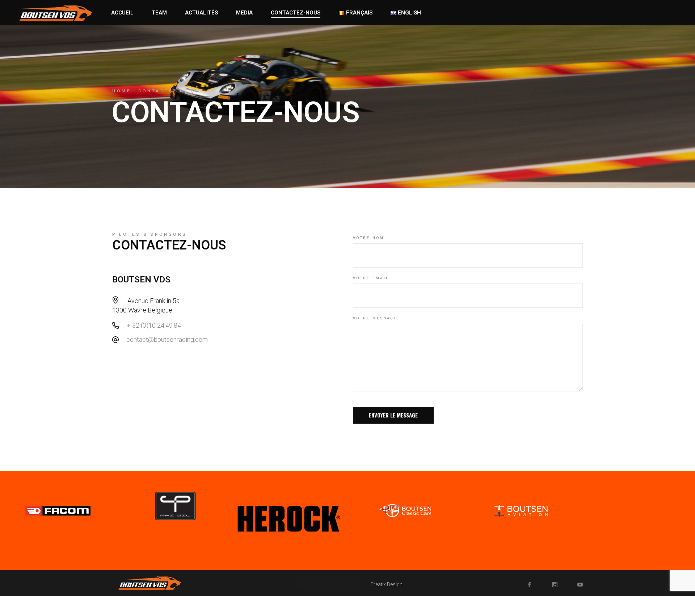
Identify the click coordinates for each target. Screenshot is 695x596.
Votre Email (371, 278)
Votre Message (375, 318)
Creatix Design (386, 584)
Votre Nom (368, 238)
